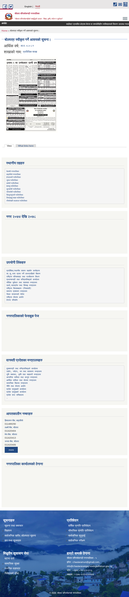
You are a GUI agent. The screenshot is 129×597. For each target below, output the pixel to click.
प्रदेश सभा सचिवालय (14, 395)
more (11, 450)
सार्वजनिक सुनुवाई (76, 535)
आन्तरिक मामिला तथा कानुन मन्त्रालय (21, 377)
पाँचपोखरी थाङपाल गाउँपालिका (16, 200)
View (10, 146)
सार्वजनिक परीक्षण (76, 540)
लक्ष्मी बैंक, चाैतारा (11, 420)
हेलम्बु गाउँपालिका (12, 186)
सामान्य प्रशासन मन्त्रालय (16, 291)
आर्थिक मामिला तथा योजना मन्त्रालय (21, 380)
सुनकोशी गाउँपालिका (13, 189)
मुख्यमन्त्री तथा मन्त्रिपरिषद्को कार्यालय (22, 368)
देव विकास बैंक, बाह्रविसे (14, 441)
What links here (26, 146)
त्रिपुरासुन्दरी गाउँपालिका (14, 194)
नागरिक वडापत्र (12, 568)
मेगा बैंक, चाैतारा (11, 427)
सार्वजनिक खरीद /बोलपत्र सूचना (20, 535)
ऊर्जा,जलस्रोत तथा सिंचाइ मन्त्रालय (21, 285)
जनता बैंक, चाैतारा (12, 434)
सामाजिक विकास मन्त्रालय (17, 383)
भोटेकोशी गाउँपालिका (13, 191)
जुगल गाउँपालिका (12, 180)
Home (5, 30)
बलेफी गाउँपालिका (12, 183)
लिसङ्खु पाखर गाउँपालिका (15, 197)
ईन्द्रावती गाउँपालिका (13, 177)
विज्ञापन (8, 530)
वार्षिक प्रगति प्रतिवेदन (79, 525)
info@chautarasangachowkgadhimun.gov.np (89, 566)
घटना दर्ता (9, 558)
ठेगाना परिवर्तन (11, 300)
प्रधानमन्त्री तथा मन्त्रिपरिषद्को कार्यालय (22, 279)
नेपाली (37, 6)
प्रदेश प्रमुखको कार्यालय (16, 389)
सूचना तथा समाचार (14, 525)
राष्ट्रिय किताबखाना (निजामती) (18, 288)
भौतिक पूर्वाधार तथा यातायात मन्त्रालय (21, 282)
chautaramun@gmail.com (86, 562)
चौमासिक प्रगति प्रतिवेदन (80, 530)
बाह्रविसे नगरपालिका (13, 174)
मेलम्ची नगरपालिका (12, 171)
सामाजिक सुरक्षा (12, 563)
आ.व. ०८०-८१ (27, 45)
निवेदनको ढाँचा (12, 573)
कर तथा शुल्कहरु (13, 540)
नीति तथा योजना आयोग (15, 386)
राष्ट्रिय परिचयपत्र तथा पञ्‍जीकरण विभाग (22, 276)
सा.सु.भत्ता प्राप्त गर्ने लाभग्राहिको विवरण (23, 273)
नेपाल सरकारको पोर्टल (15, 294)
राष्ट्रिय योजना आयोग (15, 297)
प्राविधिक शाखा (30, 51)
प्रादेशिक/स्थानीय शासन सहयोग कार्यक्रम (23, 270)
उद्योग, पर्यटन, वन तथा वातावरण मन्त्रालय (24, 371)
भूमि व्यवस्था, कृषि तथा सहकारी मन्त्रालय (23, 374)
